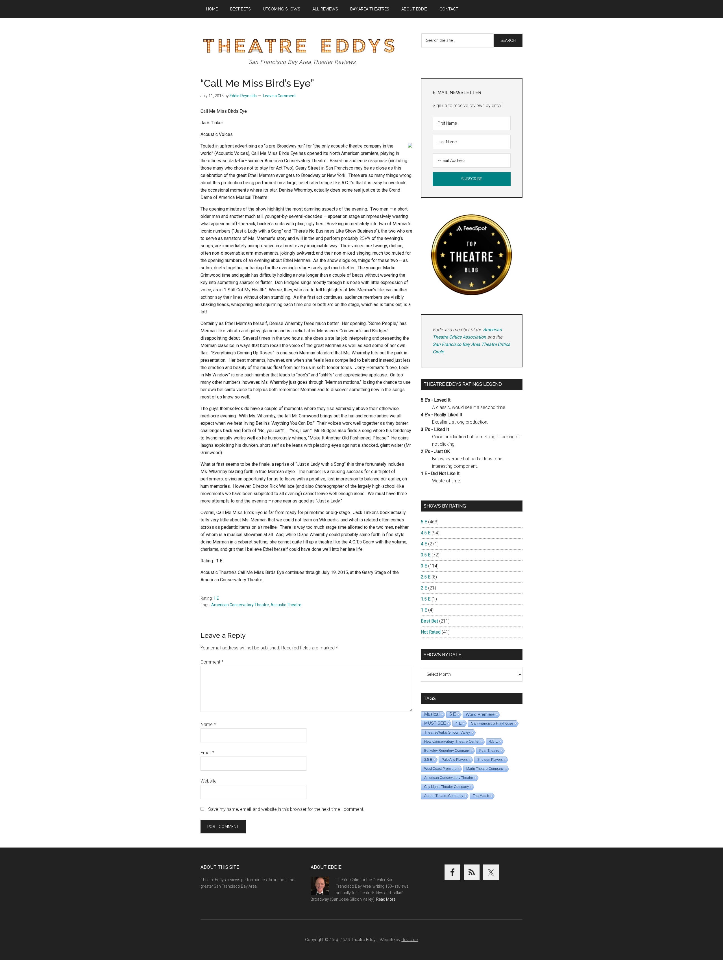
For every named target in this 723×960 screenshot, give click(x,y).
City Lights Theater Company (446, 787)
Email (207, 752)
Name (208, 724)
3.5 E (425, 555)
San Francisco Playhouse (492, 723)
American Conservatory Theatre (240, 605)
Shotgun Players (490, 760)
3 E (424, 566)
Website (209, 781)
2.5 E (425, 577)
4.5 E (425, 533)
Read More (385, 899)
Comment (212, 662)
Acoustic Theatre (286, 605)
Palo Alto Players (455, 760)
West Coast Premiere (440, 769)
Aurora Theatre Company (443, 796)
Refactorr (410, 939)
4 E (424, 544)
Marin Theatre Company (485, 769)
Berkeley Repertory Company (447, 751)
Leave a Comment (279, 96)
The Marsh (481, 796)
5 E (424, 522)
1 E (216, 598)
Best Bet (429, 621)
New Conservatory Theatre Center (452, 741)
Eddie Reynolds (243, 96)
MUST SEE (435, 723)
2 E (424, 588)
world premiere (480, 714)
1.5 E (425, 599)
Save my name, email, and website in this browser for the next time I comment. (286, 809)
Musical (432, 714)
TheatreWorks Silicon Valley (447, 732)
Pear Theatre (489, 751)
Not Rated (431, 632)
